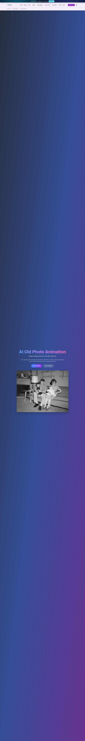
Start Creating (36, 365)
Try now (51, 1)
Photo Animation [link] (24, 8)
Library (25, 5)
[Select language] (77, 5)
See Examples (48, 365)
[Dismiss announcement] (77, 1)
